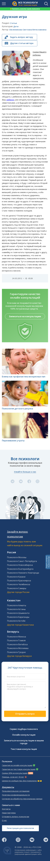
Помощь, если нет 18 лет (13, 777)
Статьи (13, 23)
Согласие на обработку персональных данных (22, 799)
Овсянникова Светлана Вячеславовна (27, 29)
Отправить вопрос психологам (15, 816)
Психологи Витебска (17, 644)
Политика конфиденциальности (16, 795)
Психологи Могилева (17, 648)
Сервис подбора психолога (24, 729)
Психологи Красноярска (19, 580)
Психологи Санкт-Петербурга (22, 561)
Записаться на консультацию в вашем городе (24, 742)
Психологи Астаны (16, 609)
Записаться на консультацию (25, 316)
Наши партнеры (9, 813)
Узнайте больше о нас (25, 471)
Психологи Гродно (16, 652)
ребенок (10, 99)
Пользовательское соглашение (15, 791)
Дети (15, 26)
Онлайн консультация (23, 734)
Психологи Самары (16, 588)
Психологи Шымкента (18, 613)
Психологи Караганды (18, 617)
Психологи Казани (16, 576)
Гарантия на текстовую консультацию (19, 769)
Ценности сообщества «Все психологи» (19, 781)
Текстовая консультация (24, 749)
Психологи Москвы (16, 557)
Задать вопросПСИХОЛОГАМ (47, 562)
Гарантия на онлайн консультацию (17, 765)
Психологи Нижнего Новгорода (23, 572)
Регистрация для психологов (20, 828)
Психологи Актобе (16, 620)
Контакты (6, 809)
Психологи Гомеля (16, 640)
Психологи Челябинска (18, 584)
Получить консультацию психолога (25, 9)
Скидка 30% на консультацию (15, 773)
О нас (4, 820)
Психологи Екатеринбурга (20, 569)
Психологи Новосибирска (20, 565)
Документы (8, 787)
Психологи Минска (16, 636)
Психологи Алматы (16, 605)
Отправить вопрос (25, 713)
